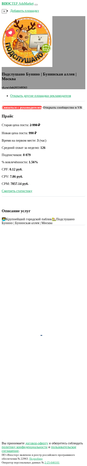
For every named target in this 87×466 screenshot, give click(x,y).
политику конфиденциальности (25, 447)
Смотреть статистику (17, 191)
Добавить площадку (24, 11)
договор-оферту (36, 443)
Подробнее (36, 458)
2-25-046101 (52, 462)
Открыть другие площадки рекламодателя (40, 96)
